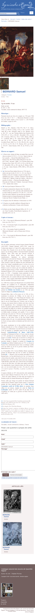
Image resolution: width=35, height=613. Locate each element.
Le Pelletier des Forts (12, 290)
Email (3, 439)
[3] (10, 338)
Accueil (12, 19)
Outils (18, 19)
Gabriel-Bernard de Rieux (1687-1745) (20, 332)
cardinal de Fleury (17, 292)
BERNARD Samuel (6, 515)
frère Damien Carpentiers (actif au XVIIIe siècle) (17, 385)
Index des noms (26, 19)
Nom (3, 434)
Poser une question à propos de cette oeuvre (14, 477)
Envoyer (5, 475)
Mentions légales (24, 576)
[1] (19, 290)
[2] (23, 292)
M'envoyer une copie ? (8, 472)
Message (4, 449)
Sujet (3, 444)
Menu (22, 12)
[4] (6, 354)
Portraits (4, 21)
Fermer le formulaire (16, 475)
